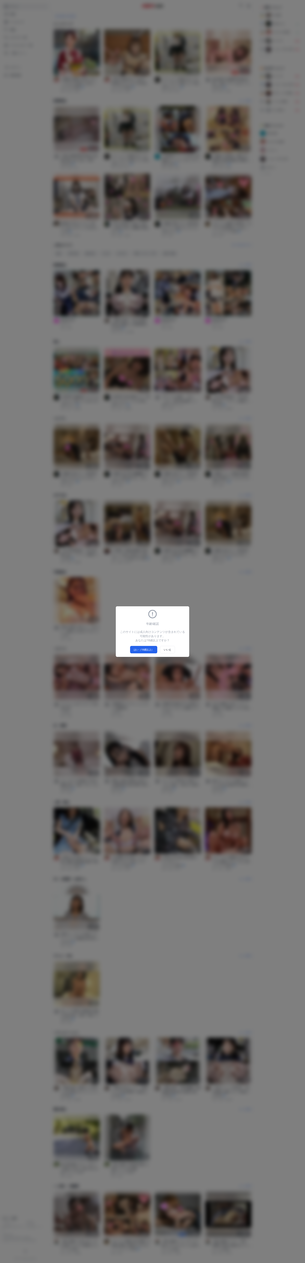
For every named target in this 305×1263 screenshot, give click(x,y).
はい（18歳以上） (144, 649)
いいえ (167, 649)
